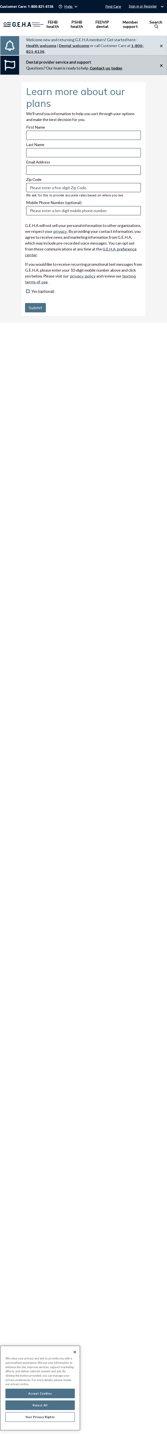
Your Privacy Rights (40, 1417)
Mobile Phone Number (54, 202)
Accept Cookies (40, 1393)
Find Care (113, 6)
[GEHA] (23, 24)
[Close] (75, 1352)
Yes (42, 291)
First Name (35, 127)
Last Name (35, 144)
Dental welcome (74, 45)
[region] (40, 1388)
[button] (68, 6)
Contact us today (106, 68)
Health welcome (41, 45)
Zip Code (34, 179)
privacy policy (83, 276)
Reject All (40, 1405)
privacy (60, 231)
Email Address (38, 162)
